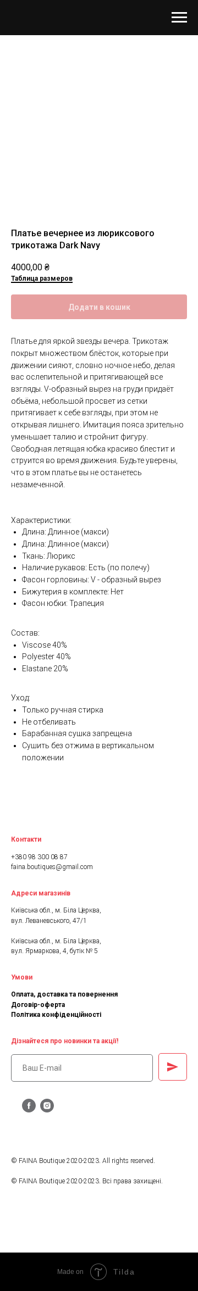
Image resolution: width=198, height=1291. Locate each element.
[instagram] (47, 1109)
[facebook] (29, 1109)
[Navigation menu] (179, 17)
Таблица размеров (42, 278)
